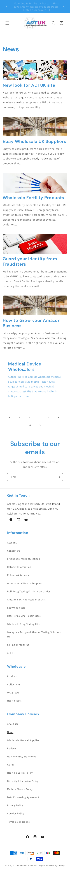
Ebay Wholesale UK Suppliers (34, 141)
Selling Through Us (18, 644)
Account (12, 542)
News (10, 732)
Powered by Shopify (55, 865)
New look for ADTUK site (29, 85)
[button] (7, 23)
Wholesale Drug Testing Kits (23, 624)
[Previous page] (10, 417)
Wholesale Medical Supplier (23, 740)
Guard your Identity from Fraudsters (30, 261)
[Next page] (40, 425)
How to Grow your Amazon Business (31, 323)
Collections (13, 684)
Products (12, 676)
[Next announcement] (63, 7)
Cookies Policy (15, 813)
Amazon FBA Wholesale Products (26, 599)
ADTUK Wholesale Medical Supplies (29, 865)
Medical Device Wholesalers (24, 366)
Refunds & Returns (18, 575)
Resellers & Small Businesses (24, 615)
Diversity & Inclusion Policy (22, 781)
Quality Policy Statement (21, 756)
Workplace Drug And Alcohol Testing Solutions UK (34, 634)
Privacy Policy (15, 805)
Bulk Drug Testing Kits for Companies (28, 591)
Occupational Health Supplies (24, 583)
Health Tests (14, 700)
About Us (12, 723)
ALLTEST (12, 652)
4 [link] (48, 417)
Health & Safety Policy (19, 772)
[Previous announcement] (7, 7)
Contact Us (13, 550)
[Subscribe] (59, 477)
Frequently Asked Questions (23, 558)
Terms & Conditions (18, 821)
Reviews (11, 748)
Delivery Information (19, 567)
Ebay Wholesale (16, 607)
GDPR (10, 764)
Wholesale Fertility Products (33, 197)
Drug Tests (13, 692)
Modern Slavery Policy (20, 789)
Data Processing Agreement (23, 797)
